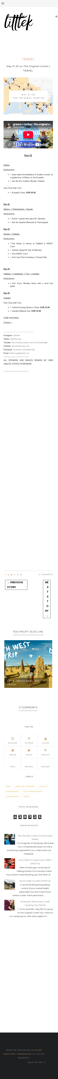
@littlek (16, 335)
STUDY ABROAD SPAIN (32, 791)
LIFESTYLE (43, 786)
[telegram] (11, 575)
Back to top (35, 1062)
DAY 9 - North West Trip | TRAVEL (24, 683)
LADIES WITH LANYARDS (25, 786)
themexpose (24, 1054)
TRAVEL (28, 59)
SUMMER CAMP (12, 796)
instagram (12, 743)
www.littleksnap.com (20, 346)
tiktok (12, 767)
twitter (29, 755)
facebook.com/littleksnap (24, 350)
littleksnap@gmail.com (19, 353)
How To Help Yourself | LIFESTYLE (35, 881)
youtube (45, 743)
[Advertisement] (29, 409)
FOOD (8, 786)
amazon (12, 755)
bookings (29, 767)
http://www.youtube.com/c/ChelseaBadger (30, 342)
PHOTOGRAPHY (12, 791)
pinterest (45, 755)
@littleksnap (15, 339)
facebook (29, 743)
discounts (45, 767)
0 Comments (46, 574)
